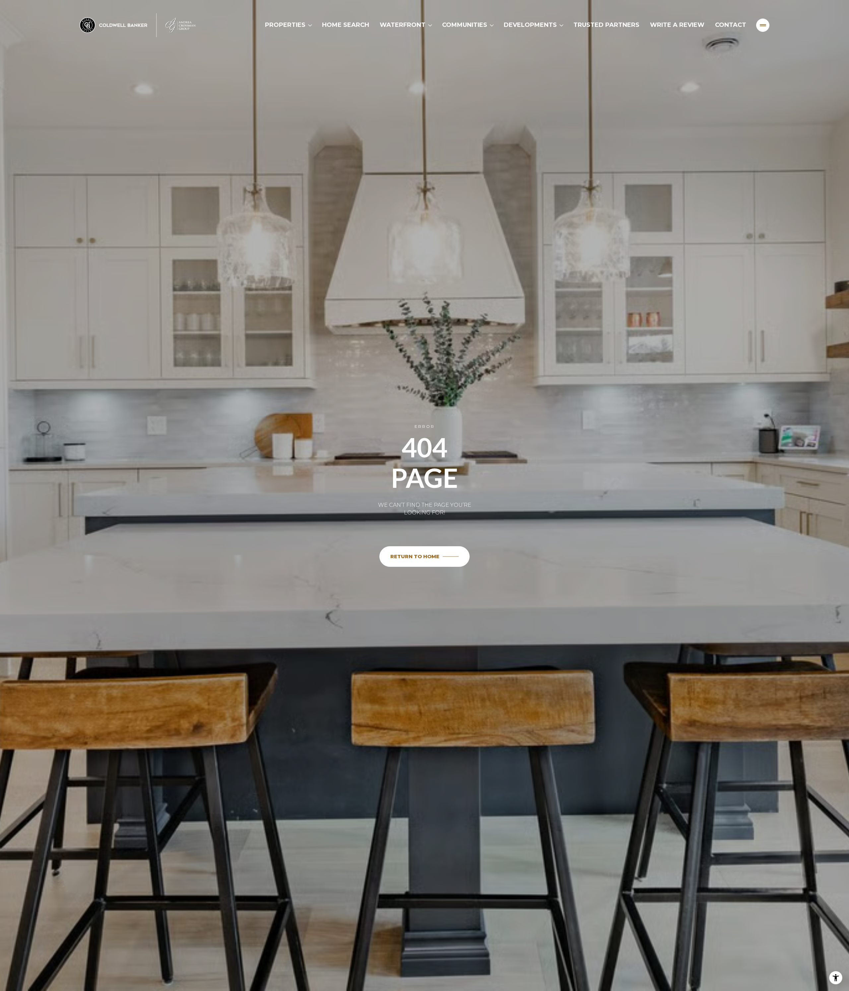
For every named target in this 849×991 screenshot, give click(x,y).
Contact (730, 25)
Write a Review (677, 25)
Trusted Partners (606, 25)
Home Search (345, 25)
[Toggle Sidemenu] (762, 25)
